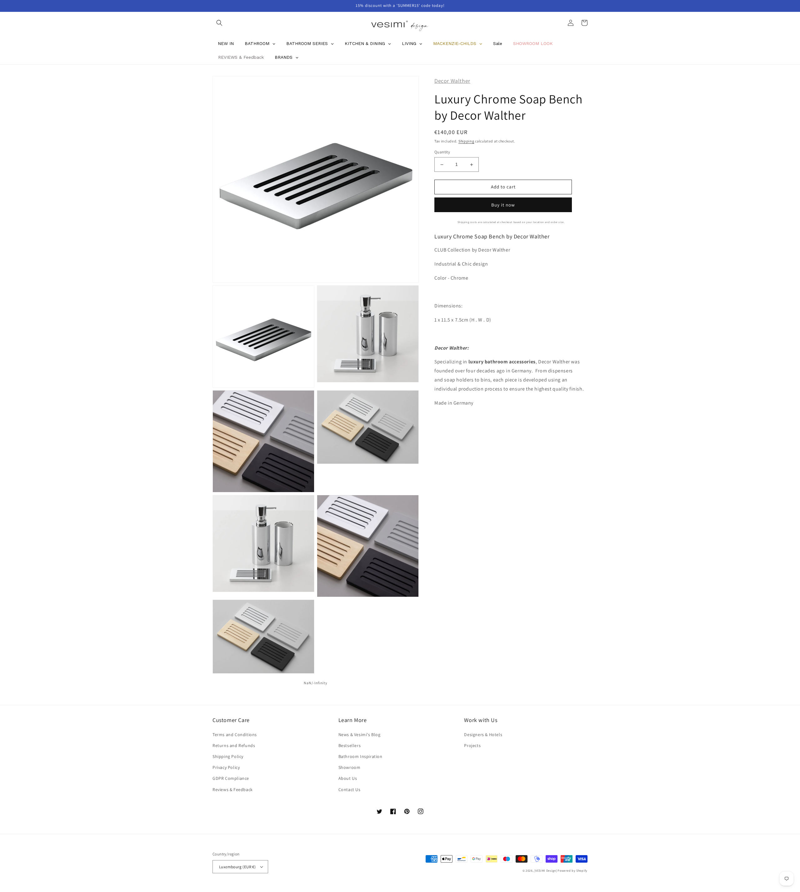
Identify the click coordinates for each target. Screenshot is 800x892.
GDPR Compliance (230, 778)
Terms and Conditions (234, 734)
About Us (347, 778)
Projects (472, 745)
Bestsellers (349, 745)
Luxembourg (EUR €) (237, 867)
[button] (219, 23)
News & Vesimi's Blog (359, 734)
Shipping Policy (227, 756)
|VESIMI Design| (545, 871)
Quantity (442, 152)
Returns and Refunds (233, 745)
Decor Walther (452, 80)
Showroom (349, 767)
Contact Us (349, 789)
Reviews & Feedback (232, 789)
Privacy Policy (226, 767)
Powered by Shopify (573, 871)
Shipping (466, 141)
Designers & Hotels (483, 734)
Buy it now (503, 205)
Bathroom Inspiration (360, 756)
